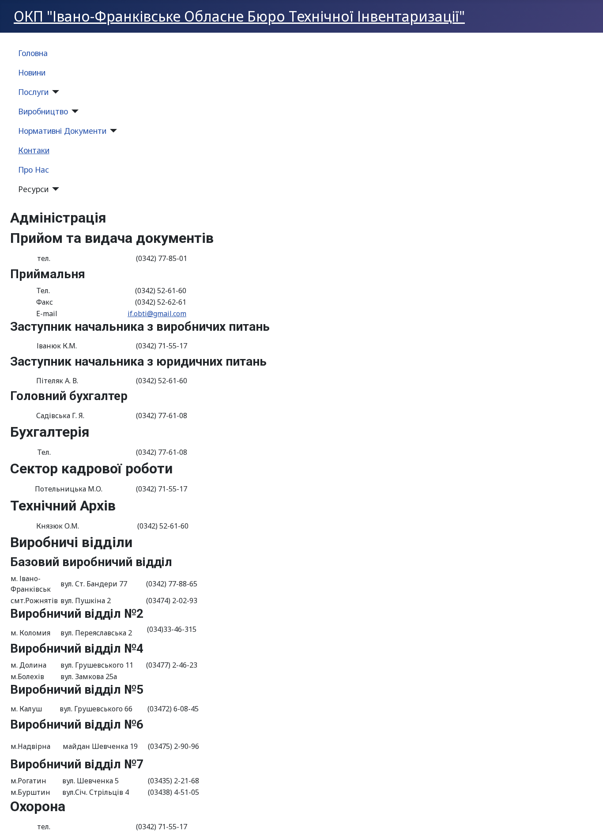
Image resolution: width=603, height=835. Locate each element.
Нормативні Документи (62, 130)
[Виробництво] (73, 111)
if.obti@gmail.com (157, 313)
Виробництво (43, 111)
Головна (33, 53)
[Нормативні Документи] (111, 130)
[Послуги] (54, 92)
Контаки (33, 150)
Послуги (33, 92)
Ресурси (33, 189)
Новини (31, 72)
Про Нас (33, 169)
